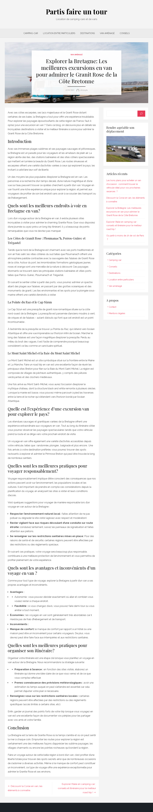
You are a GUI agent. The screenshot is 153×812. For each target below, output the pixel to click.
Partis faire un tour (76, 11)
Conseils (125, 33)
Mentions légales (117, 313)
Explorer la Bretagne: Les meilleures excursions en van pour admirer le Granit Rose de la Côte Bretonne (123, 212)
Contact (112, 307)
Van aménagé (107, 33)
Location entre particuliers (59, 33)
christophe (84, 90)
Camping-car (30, 33)
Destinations (87, 33)
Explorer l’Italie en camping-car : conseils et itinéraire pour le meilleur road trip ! (77, 788)
